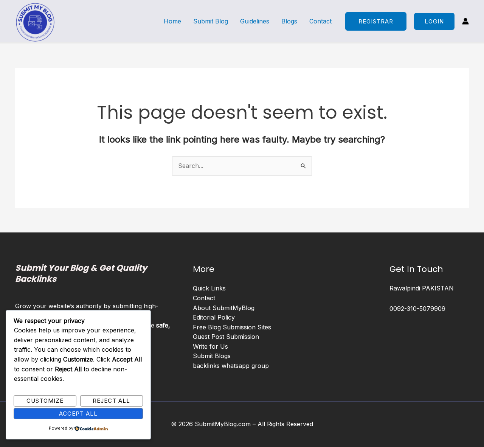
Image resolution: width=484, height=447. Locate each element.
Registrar (375, 21)
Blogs (289, 21)
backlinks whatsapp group (231, 365)
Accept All (78, 413)
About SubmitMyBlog (223, 308)
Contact (320, 21)
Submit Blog (210, 21)
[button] (434, 21)
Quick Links (209, 288)
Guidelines (254, 21)
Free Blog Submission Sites (232, 327)
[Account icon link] (465, 21)
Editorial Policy (214, 317)
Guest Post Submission (226, 336)
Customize (45, 400)
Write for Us (210, 346)
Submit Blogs (212, 356)
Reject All (111, 400)
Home (172, 21)
